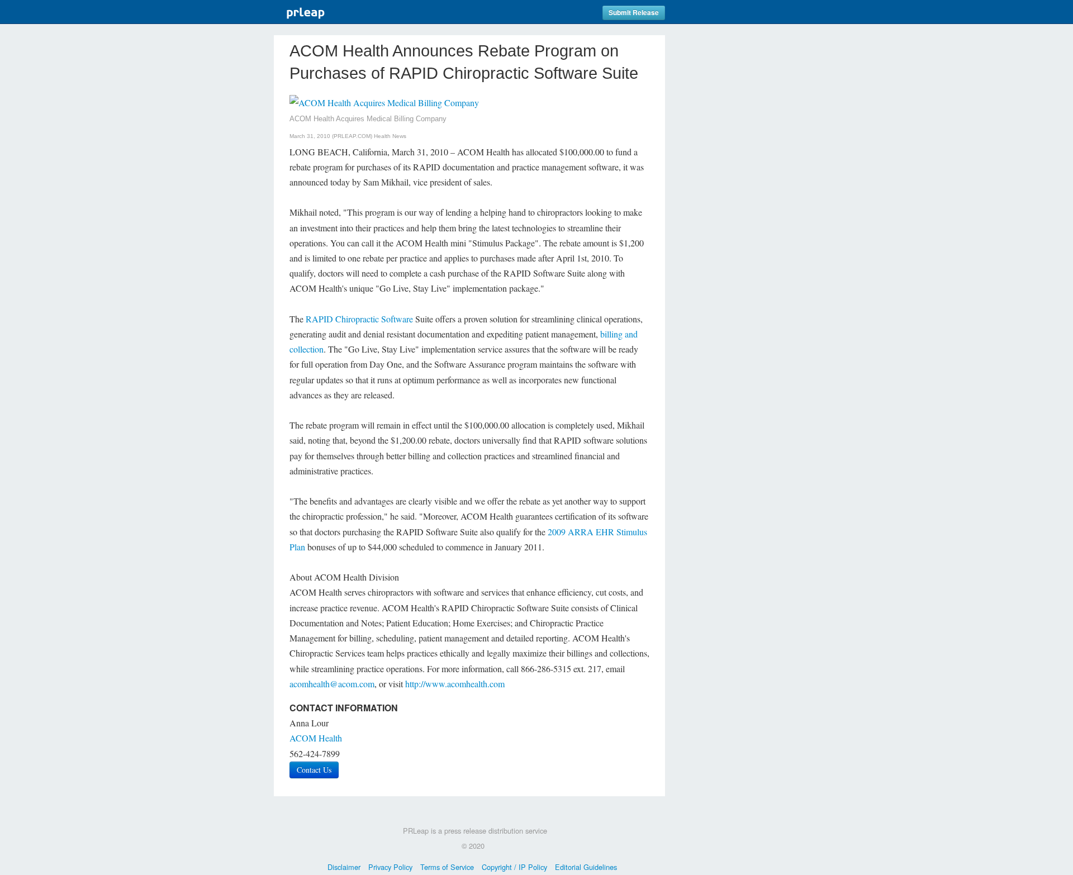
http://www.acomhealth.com (455, 683)
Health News (390, 136)
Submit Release (634, 12)
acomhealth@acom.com (331, 683)
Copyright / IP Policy (514, 867)
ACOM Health (315, 738)
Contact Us (314, 769)
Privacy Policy (390, 867)
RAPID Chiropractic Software (359, 319)
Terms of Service (447, 867)
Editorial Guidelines (586, 867)
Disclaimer (343, 867)
